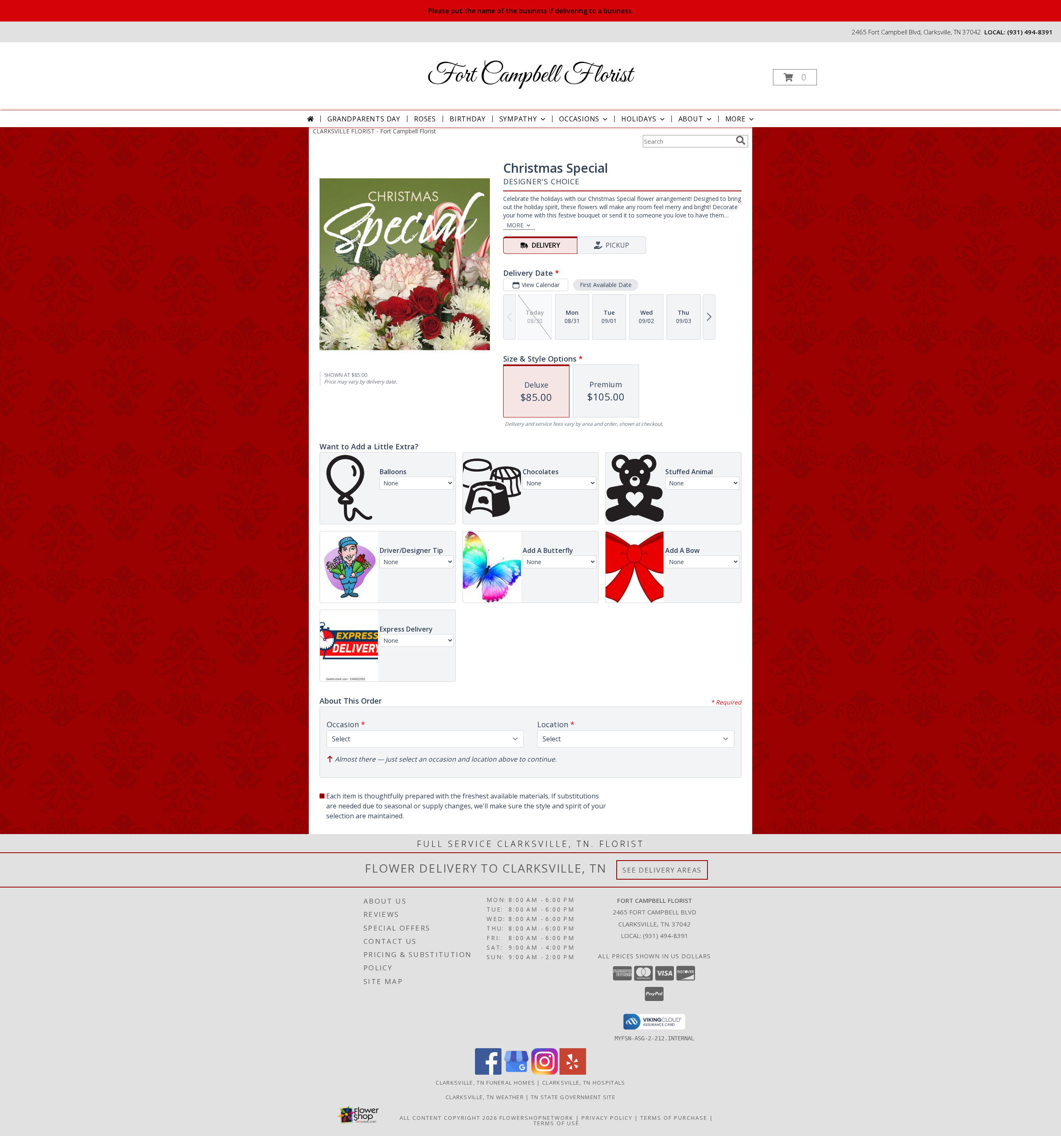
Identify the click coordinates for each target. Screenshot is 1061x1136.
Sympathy (518, 118)
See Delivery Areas (662, 870)
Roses (425, 118)
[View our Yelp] (573, 1072)
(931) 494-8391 (1030, 32)
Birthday (467, 118)
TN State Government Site (573, 1097)
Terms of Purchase (673, 1118)
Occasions (579, 118)
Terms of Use (556, 1123)
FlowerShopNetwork (536, 1118)
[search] (741, 140)
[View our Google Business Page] (516, 1072)
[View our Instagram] (544, 1072)
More (735, 118)
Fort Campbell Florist (529, 75)
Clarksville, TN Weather (485, 1097)
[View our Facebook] (488, 1072)
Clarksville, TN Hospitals (583, 1082)
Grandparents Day (363, 118)
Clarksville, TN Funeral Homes (485, 1082)
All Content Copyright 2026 (448, 1118)
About (690, 118)
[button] (795, 77)
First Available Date (606, 285)
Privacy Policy (606, 1118)
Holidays (638, 118)
